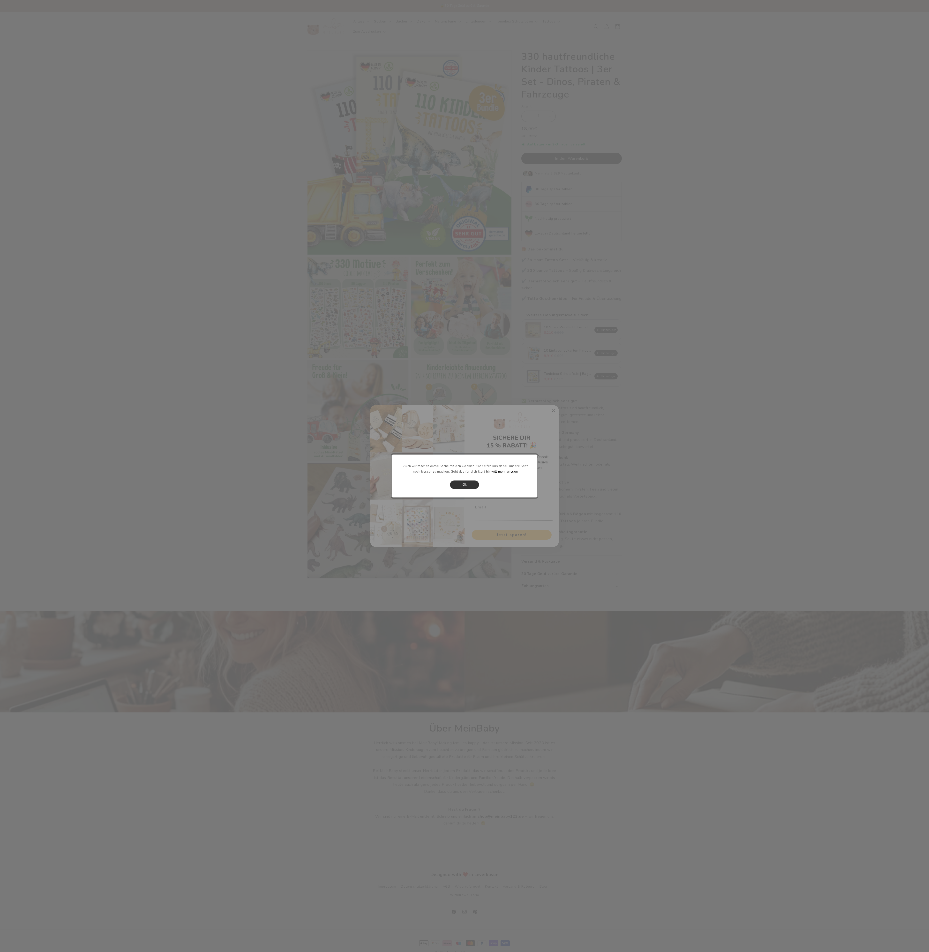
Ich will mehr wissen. (502, 472)
